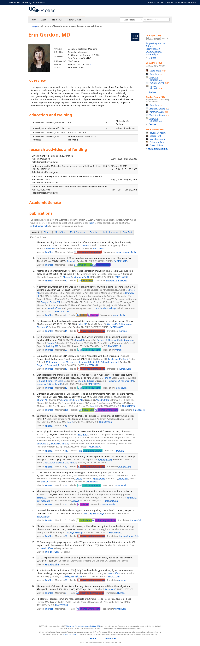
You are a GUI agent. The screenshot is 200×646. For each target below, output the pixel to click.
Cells (133, 252)
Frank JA (79, 532)
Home (33, 19)
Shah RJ (81, 381)
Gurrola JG (112, 324)
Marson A (67, 277)
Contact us (110, 638)
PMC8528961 (91, 365)
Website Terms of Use (70, 634)
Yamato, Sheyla (159, 82)
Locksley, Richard (155, 87)
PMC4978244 (111, 500)
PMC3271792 (114, 576)
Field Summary (110, 232)
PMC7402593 (94, 384)
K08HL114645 (43, 179)
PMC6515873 (128, 406)
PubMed (49, 252)
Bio (81, 315)
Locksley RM (52, 346)
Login (35, 26)
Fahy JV (112, 308)
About (44, 19)
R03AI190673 (43, 158)
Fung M (107, 377)
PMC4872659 (43, 516)
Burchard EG (101, 308)
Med (89, 349)
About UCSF (153, 2)
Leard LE (62, 381)
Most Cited (60, 232)
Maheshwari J (52, 362)
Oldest (47, 232)
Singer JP (41, 365)
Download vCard (76, 67)
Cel (85, 280)
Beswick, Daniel (159, 108)
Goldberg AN (124, 324)
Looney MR (66, 400)
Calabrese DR (114, 359)
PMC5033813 (92, 481)
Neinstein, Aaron (157, 139)
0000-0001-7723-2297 (78, 64)
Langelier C (42, 384)
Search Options (75, 19)
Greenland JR (53, 365)
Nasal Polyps (152, 54)
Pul (106, 409)
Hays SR (64, 362)
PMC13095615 (120, 261)
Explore (152, 58)
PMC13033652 (100, 248)
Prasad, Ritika (156, 145)
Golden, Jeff (155, 135)
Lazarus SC (110, 589)
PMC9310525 (114, 346)
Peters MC (78, 400)
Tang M (44, 302)
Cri (86, 409)
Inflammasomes (153, 51)
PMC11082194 (62, 311)
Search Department (158, 148)
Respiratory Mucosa (155, 43)
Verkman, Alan (158, 111)
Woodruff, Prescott (155, 78)
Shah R (96, 362)
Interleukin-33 (153, 48)
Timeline (94, 232)
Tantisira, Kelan (159, 115)
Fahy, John (156, 74)
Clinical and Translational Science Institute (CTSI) (83, 626)
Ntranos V (78, 277)
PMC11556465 (122, 277)
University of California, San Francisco (26, 2)
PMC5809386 (105, 422)
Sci (93, 315)
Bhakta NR (50, 462)
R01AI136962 (43, 169)
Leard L (73, 362)
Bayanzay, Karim (157, 132)
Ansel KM (45, 500)
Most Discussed (78, 232)
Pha (101, 264)
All (87, 252)
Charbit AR (42, 400)
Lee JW (79, 478)
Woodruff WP (46, 548)
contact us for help (39, 226)
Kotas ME (50, 248)
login (91, 222)
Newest (35, 232)
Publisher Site (52, 551)
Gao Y (125, 359)
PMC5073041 (115, 532)
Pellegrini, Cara (157, 142)
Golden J (105, 362)
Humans (119, 252)
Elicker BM (55, 302)
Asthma (149, 46)
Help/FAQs (57, 19)
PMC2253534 (61, 605)
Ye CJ (86, 277)
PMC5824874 (94, 446)
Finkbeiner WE (105, 459)
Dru (83, 264)
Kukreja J (114, 362)
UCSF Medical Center (185, 2)
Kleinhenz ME (84, 362)
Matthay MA (99, 478)
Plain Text (127, 232)
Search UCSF (167, 2)
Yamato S (86, 245)
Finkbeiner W (113, 381)
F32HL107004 (43, 189)
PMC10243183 (116, 327)
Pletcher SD (42, 327)
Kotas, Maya (157, 70)
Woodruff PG (54, 308)
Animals (127, 252)
